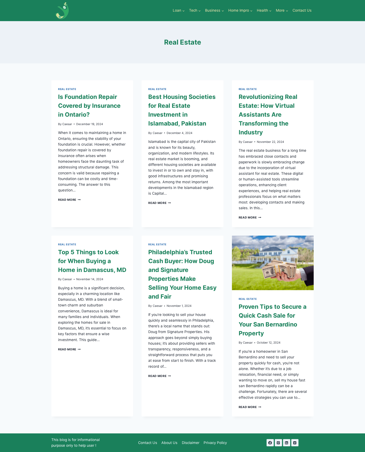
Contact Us (302, 10)
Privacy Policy (215, 443)
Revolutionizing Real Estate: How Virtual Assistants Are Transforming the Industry (268, 114)
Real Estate (67, 89)
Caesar (67, 124)
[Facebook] (270, 442)
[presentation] (273, 263)
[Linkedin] (286, 442)
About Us (169, 443)
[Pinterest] (278, 442)
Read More (69, 199)
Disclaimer (190, 443)
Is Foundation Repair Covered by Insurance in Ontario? (89, 105)
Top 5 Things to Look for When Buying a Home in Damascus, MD (92, 261)
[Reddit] (294, 442)
